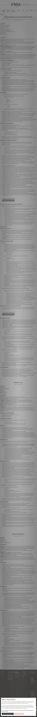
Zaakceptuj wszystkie (7, 713)
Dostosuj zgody (19, 713)
